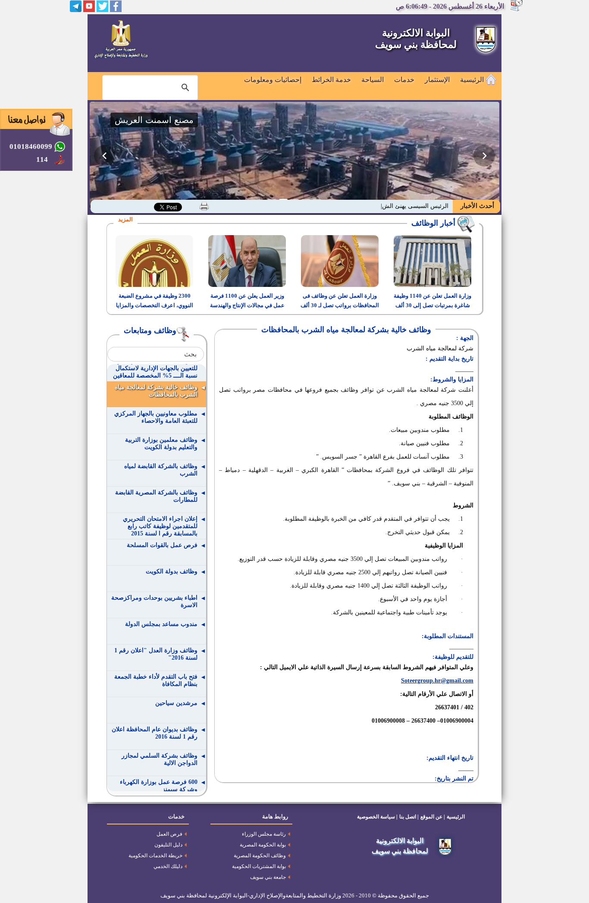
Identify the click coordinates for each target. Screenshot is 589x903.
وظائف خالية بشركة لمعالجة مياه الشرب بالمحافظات (156, 391)
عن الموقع (431, 817)
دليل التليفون (168, 845)
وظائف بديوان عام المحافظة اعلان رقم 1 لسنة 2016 (154, 733)
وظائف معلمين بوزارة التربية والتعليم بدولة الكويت (161, 443)
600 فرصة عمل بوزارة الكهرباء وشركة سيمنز (158, 786)
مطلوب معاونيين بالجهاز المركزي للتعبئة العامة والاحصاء (155, 417)
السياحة (372, 79)
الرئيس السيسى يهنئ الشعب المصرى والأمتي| (390, 206)
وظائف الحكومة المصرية (260, 856)
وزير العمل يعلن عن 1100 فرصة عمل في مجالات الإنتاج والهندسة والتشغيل (247, 305)
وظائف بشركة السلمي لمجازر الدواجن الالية (159, 759)
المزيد (125, 219)
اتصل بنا (407, 817)
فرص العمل (169, 834)
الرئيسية (473, 79)
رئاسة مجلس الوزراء (264, 834)
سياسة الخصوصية (376, 817)
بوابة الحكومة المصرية (263, 845)
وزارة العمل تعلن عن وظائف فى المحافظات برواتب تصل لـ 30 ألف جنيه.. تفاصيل (340, 305)
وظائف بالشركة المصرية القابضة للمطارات (156, 496)
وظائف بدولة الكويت (171, 571)
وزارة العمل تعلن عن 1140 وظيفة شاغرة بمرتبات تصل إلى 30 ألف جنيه (432, 305)
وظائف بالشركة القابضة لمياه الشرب (160, 470)
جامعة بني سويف (268, 877)
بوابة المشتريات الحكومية (259, 866)
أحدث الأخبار (476, 205)
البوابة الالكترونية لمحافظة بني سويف (416, 39)
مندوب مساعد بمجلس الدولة (161, 624)
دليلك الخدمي (168, 866)
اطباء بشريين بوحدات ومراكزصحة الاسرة (154, 601)
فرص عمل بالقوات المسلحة (162, 545)
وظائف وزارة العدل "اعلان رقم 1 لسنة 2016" (155, 654)
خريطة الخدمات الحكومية (155, 856)
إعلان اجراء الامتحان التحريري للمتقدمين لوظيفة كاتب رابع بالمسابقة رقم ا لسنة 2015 (160, 526)
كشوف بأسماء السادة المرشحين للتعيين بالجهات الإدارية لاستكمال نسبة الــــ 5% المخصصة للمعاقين (155, 368)
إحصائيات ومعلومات (272, 79)
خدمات (404, 79)
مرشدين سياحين (176, 703)
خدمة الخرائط (331, 79)
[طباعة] (204, 206)
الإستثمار (437, 79)
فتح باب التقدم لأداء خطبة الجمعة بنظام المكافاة (155, 680)
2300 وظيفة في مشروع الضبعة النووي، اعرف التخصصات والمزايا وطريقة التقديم (154, 305)
